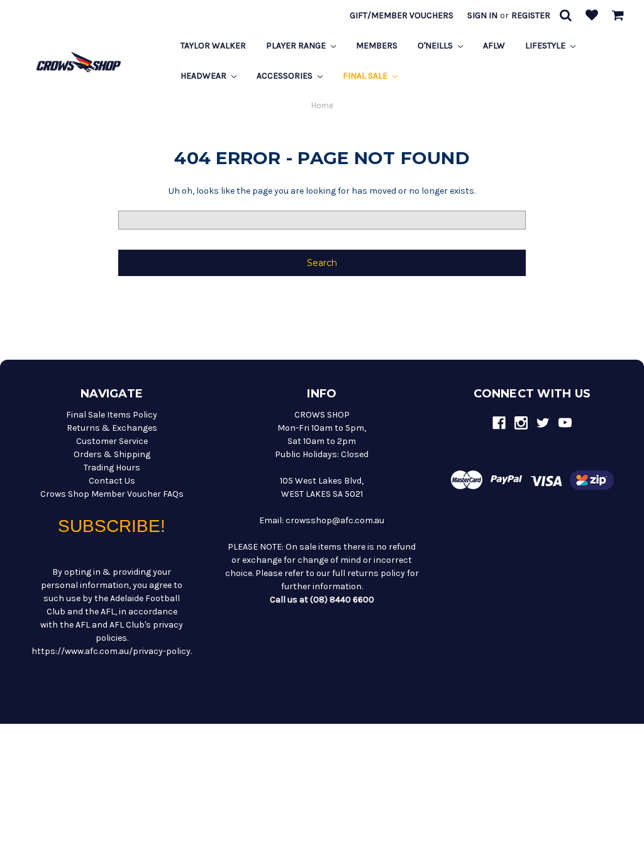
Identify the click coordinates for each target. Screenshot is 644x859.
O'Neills (436, 45)
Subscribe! (111, 526)
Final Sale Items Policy (111, 414)
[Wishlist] (592, 16)
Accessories (285, 75)
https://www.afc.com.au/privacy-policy (111, 651)
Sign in (482, 15)
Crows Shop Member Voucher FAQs (112, 494)
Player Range (297, 45)
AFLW (494, 45)
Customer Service (112, 441)
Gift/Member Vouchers (401, 15)
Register (530, 15)
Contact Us (112, 480)
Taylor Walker (213, 45)
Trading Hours (112, 467)
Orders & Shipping (112, 454)
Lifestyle (546, 45)
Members (376, 45)
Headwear (204, 75)
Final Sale (366, 75)
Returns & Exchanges (112, 428)
